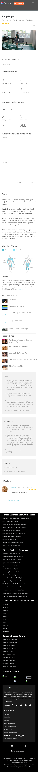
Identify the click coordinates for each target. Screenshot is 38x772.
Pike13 (5, 616)
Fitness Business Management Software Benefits (17, 518)
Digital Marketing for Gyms (10, 569)
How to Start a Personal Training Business (15, 578)
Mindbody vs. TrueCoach (10, 648)
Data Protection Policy (10, 732)
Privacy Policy (28, 760)
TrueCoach (6, 625)
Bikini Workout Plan (16, 366)
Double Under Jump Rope (18, 329)
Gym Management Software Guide (12, 563)
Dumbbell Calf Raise (16, 306)
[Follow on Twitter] (16, 705)
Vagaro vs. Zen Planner (9, 660)
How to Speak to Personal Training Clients (15, 596)
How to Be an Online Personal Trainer (13, 587)
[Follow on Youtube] (21, 705)
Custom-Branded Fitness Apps (11, 530)
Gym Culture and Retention (10, 566)
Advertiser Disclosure (10, 726)
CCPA (25, 762)
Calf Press (12, 300)
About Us (7, 714)
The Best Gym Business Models (12, 560)
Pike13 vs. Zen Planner (9, 666)
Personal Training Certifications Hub (13, 556)
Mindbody (5, 610)
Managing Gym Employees (10, 575)
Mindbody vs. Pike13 (8, 651)
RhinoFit (5, 619)
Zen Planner (6, 631)
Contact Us (7, 717)
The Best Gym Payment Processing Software (15, 593)
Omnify (5, 613)
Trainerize (5, 622)
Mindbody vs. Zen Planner (10, 639)
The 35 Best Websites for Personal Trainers (15, 584)
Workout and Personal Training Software (14, 527)
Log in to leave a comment (11, 500)
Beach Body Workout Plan (18, 346)
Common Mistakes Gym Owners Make (13, 590)
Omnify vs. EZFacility (8, 663)
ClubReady (6, 604)
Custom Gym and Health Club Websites (14, 533)
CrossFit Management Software (12, 536)
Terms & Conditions (17, 762)
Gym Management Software (10, 521)
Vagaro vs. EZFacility (8, 657)
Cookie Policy (8, 729)
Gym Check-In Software (9, 539)
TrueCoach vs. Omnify (9, 654)
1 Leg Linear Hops (15, 321)
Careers (6, 720)
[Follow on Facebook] (12, 705)
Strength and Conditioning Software (13, 542)
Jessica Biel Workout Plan (18, 353)
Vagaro (5, 628)
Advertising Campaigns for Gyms (12, 572)
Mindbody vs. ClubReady (10, 642)
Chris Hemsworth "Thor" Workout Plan (23, 359)
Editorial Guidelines (10, 723)
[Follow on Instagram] (25, 705)
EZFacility (5, 607)
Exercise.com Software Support (11, 545)
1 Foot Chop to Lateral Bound (20, 313)
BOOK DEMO (19, 3)
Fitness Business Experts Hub (11, 553)
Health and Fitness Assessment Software (14, 524)
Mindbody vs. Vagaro (9, 645)
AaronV (13, 487)
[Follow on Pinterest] (30, 705)
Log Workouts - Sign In (10, 738)
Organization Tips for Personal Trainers (14, 581)
